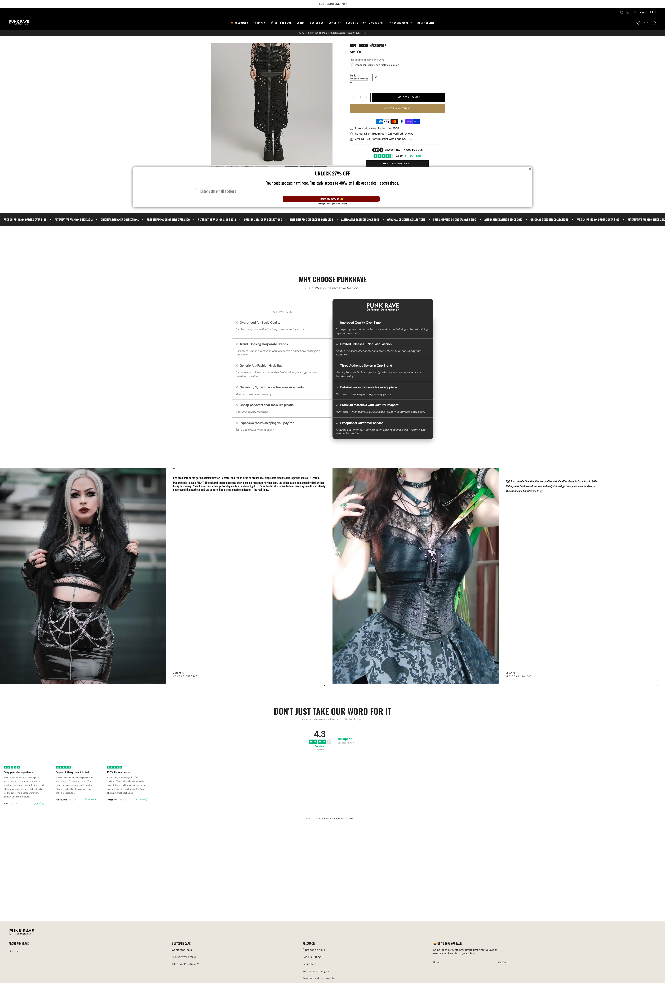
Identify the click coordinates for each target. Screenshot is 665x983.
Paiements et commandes (319, 978)
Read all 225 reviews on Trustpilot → (332, 818)
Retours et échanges (316, 971)
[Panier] (654, 23)
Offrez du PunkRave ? (185, 964)
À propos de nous (314, 950)
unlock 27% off (11, 963)
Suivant (659, 576)
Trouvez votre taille (184, 957)
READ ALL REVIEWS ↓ (397, 163)
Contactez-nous (182, 950)
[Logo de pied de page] (22, 932)
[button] (281, 23)
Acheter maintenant (397, 108)
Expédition (309, 964)
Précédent (211, 104)
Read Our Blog (312, 957)
